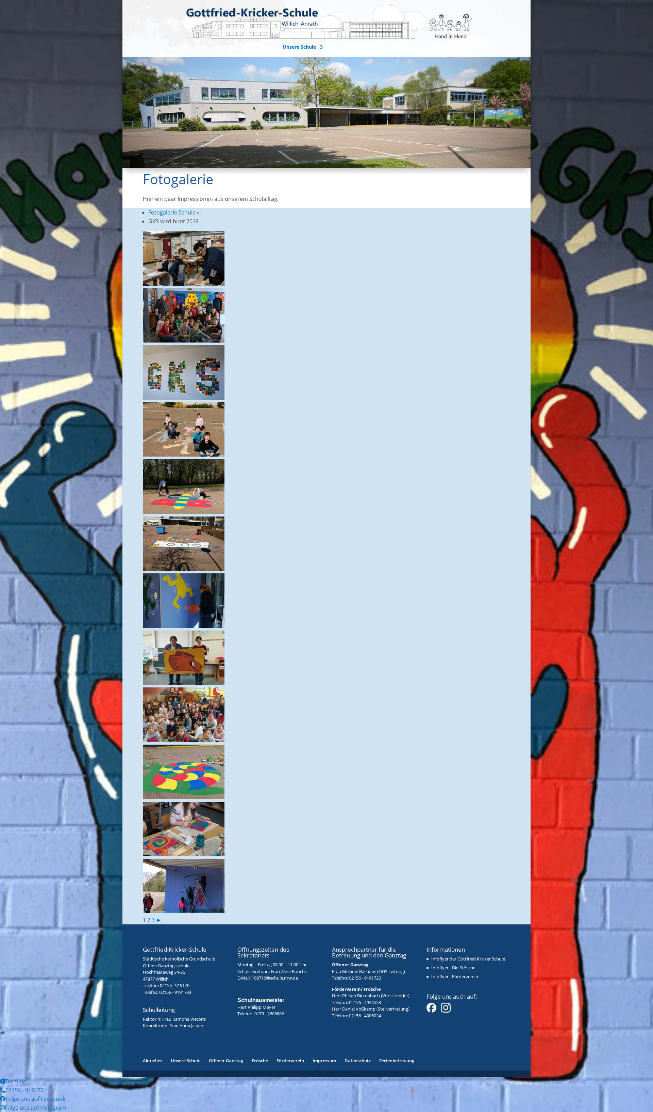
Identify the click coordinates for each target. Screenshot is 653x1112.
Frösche (395, 47)
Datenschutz (358, 1061)
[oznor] (183, 454)
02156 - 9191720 (365, 978)
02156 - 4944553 (365, 1002)
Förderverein (435, 47)
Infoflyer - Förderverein (454, 976)
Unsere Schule (299, 47)
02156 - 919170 (174, 985)
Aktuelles (228, 47)
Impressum (324, 1061)
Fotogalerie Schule (172, 212)
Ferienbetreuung (396, 1061)
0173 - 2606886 (269, 1014)
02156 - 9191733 (175, 992)
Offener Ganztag (351, 47)
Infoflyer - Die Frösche (453, 968)
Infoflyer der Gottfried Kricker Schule (468, 959)
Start (202, 47)
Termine (264, 47)
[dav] (183, 397)
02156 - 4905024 (365, 1016)
